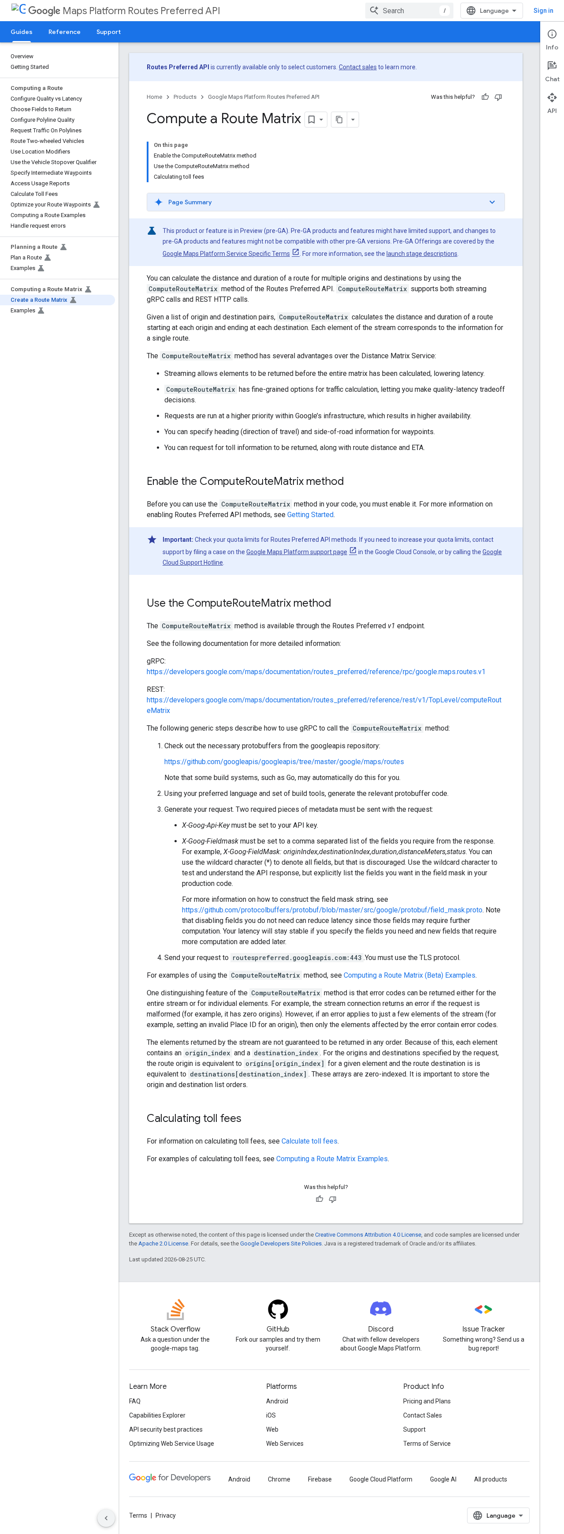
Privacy (166, 1515)
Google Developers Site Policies (281, 1243)
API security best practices (166, 1429)
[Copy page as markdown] (339, 119)
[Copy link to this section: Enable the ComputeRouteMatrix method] (353, 482)
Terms (138, 1515)
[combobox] (409, 11)
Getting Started (310, 514)
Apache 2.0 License (163, 1243)
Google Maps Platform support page (296, 551)
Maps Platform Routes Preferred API (141, 11)
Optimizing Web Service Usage (171, 1443)
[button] (326, 202)
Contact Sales (422, 1415)
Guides (22, 32)
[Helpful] (485, 97)
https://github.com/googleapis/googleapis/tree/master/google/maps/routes (284, 762)
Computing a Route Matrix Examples (332, 1159)
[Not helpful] (498, 97)
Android (277, 1401)
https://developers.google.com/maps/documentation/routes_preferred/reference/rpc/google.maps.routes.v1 (316, 672)
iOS (271, 1415)
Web (272, 1429)
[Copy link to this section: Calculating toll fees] (250, 1119)
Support (108, 32)
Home (154, 97)
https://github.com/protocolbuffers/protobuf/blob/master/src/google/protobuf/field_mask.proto (332, 910)
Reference (64, 32)
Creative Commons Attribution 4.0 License (368, 1234)
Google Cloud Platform (380, 1479)
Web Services (285, 1443)
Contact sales (358, 67)
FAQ (135, 1401)
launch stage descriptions (421, 253)
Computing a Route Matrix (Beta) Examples (409, 975)
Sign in (543, 10)
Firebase (320, 1479)
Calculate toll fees (310, 1141)
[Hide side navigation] (106, 1518)
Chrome (279, 1479)
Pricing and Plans (427, 1401)
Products (185, 97)
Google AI (443, 1479)
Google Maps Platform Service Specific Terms (226, 253)
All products (490, 1479)
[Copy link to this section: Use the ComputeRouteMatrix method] (340, 604)
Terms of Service (427, 1443)
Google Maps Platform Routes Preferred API (263, 97)
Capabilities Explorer (157, 1415)
